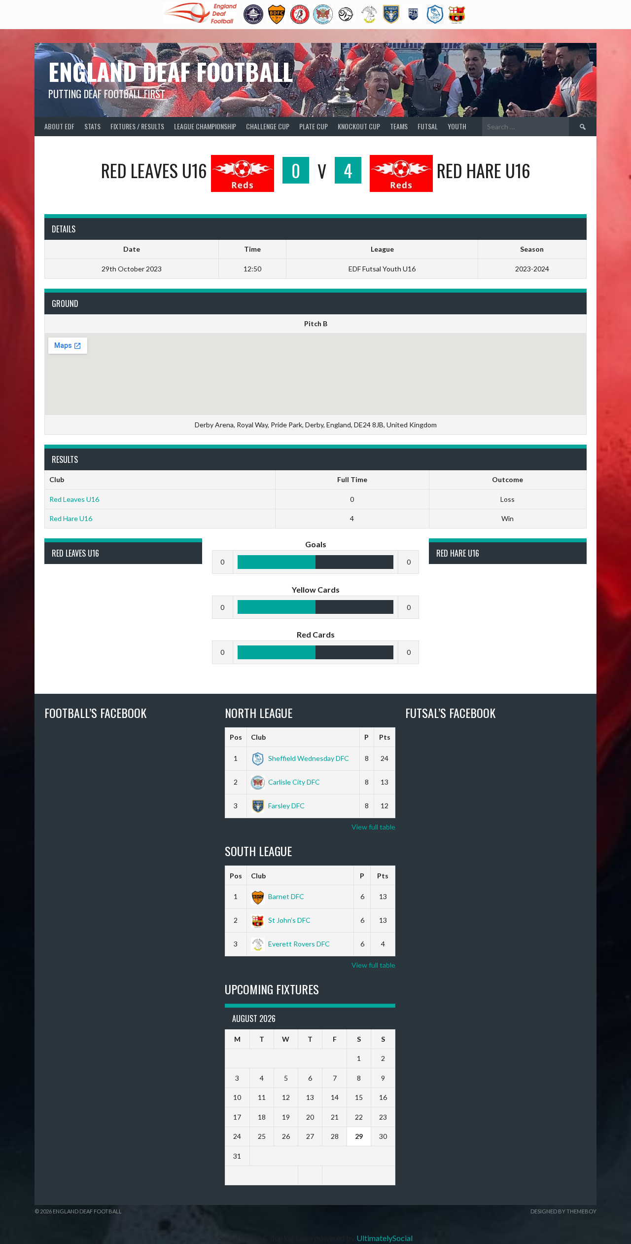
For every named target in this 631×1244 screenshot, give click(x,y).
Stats (92, 126)
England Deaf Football (170, 71)
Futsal (428, 126)
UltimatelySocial (384, 1238)
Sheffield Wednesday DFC (308, 758)
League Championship (205, 126)
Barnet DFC (286, 896)
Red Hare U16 (70, 518)
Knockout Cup (359, 126)
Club (258, 737)
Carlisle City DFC (294, 782)
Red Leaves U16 (74, 499)
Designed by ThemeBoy (563, 1211)
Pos (236, 737)
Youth (457, 126)
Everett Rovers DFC (299, 944)
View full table (373, 827)
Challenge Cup (267, 126)
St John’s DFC (289, 920)
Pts (384, 737)
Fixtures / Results (137, 126)
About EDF (59, 126)
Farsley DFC (286, 805)
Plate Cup (313, 126)
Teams (399, 126)
